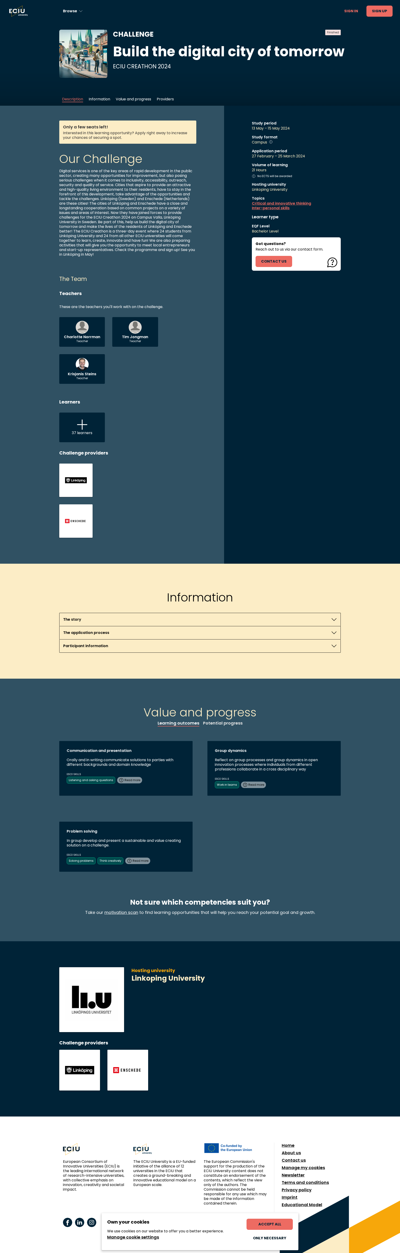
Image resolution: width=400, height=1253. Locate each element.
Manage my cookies (303, 1167)
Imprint (289, 1197)
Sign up (379, 11)
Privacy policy (297, 1190)
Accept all (269, 1224)
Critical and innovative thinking (281, 203)
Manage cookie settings (133, 1237)
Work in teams (227, 785)
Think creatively (110, 861)
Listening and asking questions (91, 780)
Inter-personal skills (271, 208)
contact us (274, 261)
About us (291, 1153)
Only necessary (269, 1238)
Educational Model (302, 1205)
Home (288, 1145)
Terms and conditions (305, 1182)
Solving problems (81, 861)
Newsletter (293, 1175)
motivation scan (121, 912)
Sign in (351, 11)
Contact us (294, 1160)
